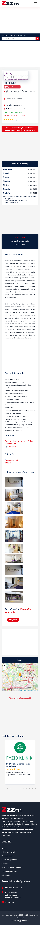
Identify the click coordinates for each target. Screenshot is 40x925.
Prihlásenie (6, 875)
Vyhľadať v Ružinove (19, 129)
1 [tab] (8, 788)
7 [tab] (26, 788)
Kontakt (5, 864)
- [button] (4, 668)
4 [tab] (17, 788)
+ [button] (4, 665)
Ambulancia (13, 447)
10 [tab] (35, 788)
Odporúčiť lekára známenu (15, 115)
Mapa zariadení (7, 856)
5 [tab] (20, 788)
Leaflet (20, 690)
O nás (4, 848)
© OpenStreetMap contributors (30, 690)
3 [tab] (14, 788)
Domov (4, 35)
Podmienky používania (10, 860)
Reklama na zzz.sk (8, 852)
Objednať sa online (13, 87)
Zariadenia (13, 35)
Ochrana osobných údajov (12, 867)
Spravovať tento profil (21, 698)
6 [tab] (23, 788)
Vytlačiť (14, 620)
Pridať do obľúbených (14, 112)
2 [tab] (11, 788)
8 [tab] (29, 788)
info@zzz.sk (9, 902)
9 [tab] (32, 788)
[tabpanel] (20, 762)
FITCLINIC (10, 82)
